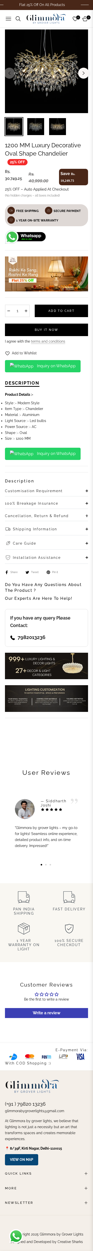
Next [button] (83, 73)
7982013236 (31, 637)
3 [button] (50, 864)
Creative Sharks (70, 1242)
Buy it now (47, 330)
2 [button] (46, 864)
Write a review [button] (46, 1013)
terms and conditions (48, 341)
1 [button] (41, 864)
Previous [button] (9, 73)
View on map (21, 1160)
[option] (46, 71)
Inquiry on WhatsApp (56, 366)
